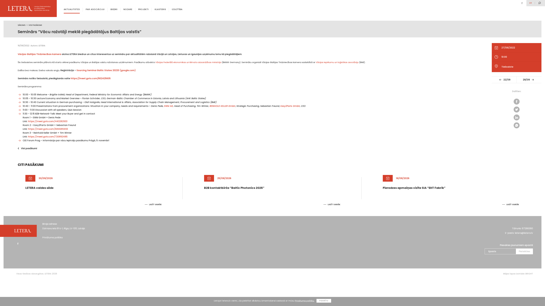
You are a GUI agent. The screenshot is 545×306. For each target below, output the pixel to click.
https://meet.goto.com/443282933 (47, 121)
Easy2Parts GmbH (290, 106)
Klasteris (160, 9)
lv (530, 3)
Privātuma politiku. (305, 300)
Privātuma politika (52, 237)
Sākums (21, 25)
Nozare (127, 9)
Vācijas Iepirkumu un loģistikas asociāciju (337, 62)
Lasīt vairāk (155, 204)
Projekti (143, 9)
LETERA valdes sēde (39, 188)
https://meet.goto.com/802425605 (91, 78)
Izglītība (177, 9)
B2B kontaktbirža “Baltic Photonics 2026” (234, 188)
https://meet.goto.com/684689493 (48, 129)
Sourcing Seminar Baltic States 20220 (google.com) (106, 70)
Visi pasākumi (35, 25)
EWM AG (168, 106)
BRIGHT (529, 273)
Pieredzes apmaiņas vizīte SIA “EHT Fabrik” (414, 188)
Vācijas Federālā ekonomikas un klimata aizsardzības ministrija (188, 62)
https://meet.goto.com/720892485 (48, 136)
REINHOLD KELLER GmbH (222, 106)
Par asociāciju (95, 9)
